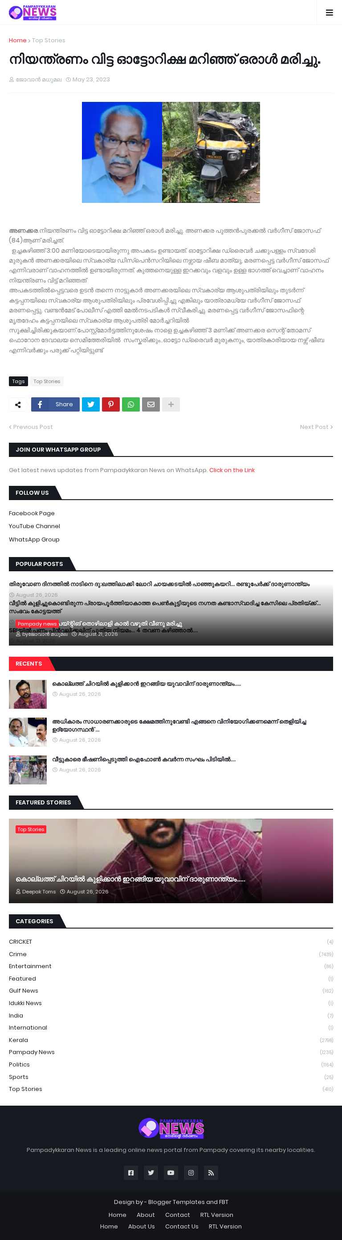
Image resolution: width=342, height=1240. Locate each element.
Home (18, 40)
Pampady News (171, 1052)
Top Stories (48, 40)
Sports (171, 1077)
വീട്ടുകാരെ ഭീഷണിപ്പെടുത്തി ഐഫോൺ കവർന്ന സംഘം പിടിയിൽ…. (144, 759)
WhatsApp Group (34, 539)
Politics (171, 1064)
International (171, 1027)
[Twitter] (91, 404)
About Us (141, 1226)
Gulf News (171, 990)
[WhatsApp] (131, 404)
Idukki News (171, 1003)
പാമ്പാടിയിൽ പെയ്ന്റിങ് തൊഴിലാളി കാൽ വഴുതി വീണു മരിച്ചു (99, 624)
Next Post (314, 427)
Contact (177, 1215)
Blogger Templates (176, 1202)
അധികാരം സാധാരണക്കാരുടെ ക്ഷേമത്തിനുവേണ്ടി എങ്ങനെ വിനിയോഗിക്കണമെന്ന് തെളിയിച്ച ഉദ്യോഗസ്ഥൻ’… (179, 726)
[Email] (151, 404)
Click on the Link (232, 470)
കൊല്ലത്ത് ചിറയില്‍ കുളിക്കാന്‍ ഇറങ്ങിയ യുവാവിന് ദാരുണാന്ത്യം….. (146, 684)
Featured (171, 978)
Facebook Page (32, 513)
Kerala (171, 1040)
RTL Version (216, 1215)
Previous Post (33, 427)
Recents (29, 663)
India (171, 1015)
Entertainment (171, 966)
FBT (223, 1202)
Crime (171, 954)
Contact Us (182, 1226)
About (146, 1215)
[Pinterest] (111, 404)
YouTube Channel (34, 526)
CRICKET (171, 941)
